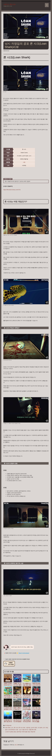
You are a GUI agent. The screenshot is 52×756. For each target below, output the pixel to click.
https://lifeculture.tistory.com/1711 (12, 189)
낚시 (12, 727)
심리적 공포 (34, 727)
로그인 (16, 744)
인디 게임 (45, 727)
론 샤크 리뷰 (22, 727)
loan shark (7, 727)
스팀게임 (28, 727)
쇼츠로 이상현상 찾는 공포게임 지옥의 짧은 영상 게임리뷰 (20, 731)
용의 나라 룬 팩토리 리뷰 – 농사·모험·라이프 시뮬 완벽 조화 (20, 729)
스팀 (24, 162)
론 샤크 (16, 727)
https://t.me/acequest (23, 653)
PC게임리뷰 (8, 725)
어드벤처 (40, 727)
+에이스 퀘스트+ (9, 4)
